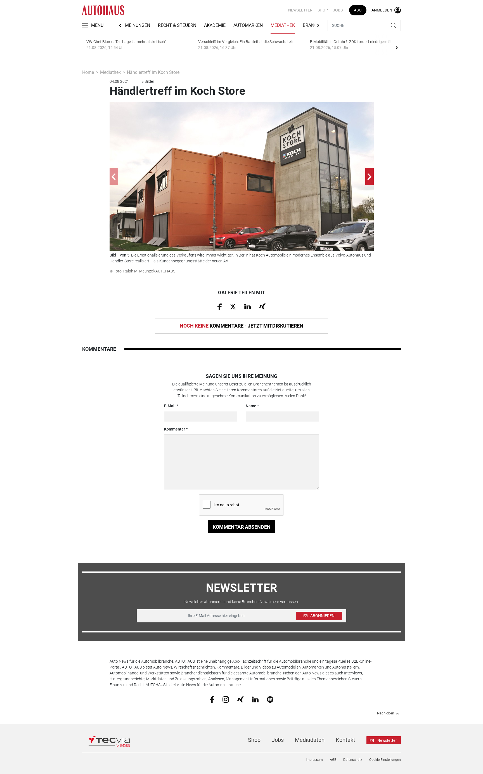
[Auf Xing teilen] (262, 306)
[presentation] (396, 47)
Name (251, 406)
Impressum (314, 760)
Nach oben (385, 713)
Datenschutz (352, 760)
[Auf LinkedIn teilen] (247, 306)
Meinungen (137, 25)
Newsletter (300, 10)
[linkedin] (255, 699)
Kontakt (345, 740)
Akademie (215, 25)
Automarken (248, 25)
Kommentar (174, 429)
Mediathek (283, 25)
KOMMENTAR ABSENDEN (242, 527)
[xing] (240, 699)
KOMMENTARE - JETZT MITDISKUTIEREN (241, 326)
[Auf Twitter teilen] (233, 306)
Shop (323, 10)
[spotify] (270, 699)
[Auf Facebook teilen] (219, 306)
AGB (333, 760)
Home (88, 72)
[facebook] (212, 699)
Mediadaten (310, 740)
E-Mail (170, 406)
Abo (358, 10)
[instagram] (225, 699)
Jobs (338, 10)
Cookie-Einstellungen (385, 760)
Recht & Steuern (177, 25)
